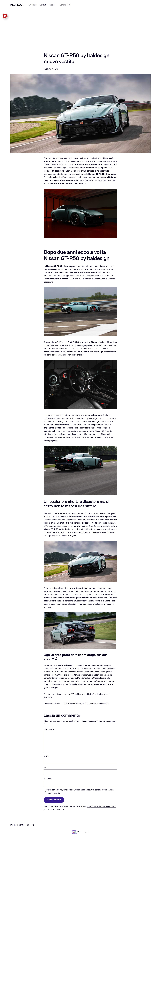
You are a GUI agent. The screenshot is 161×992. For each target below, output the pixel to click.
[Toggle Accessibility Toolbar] (5, 16)
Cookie (52, 5)
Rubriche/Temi (64, 5)
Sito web (47, 778)
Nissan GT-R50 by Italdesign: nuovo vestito (77, 58)
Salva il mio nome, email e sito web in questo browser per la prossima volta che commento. (80, 791)
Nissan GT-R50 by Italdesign (87, 704)
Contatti (43, 5)
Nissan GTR (104, 704)
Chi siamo (32, 5)
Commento (49, 729)
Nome (46, 756)
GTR (65, 704)
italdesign (71, 704)
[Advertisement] (80, 33)
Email (46, 767)
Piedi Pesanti (17, 5)
